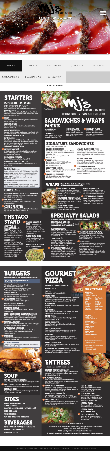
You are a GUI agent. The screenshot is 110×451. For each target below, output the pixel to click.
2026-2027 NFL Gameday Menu (55, 79)
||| (103, 12)
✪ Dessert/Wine (55, 66)
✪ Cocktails (77, 66)
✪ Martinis (99, 66)
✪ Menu (11, 66)
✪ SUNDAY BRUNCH (11, 77)
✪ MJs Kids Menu (33, 77)
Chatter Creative (89, 448)
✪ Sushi (33, 66)
